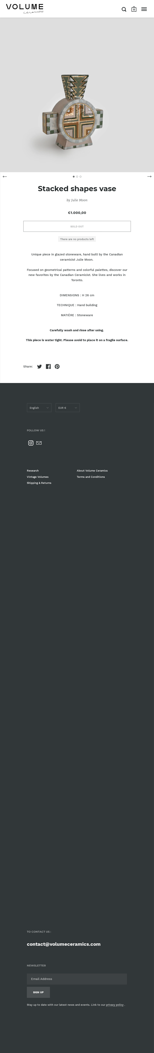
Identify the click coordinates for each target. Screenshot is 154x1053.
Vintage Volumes (38, 476)
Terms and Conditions (91, 476)
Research (33, 470)
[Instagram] (30, 443)
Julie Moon (79, 200)
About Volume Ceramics (92, 470)
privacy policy (115, 1004)
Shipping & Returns (39, 482)
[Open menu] (144, 9)
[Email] (39, 443)
